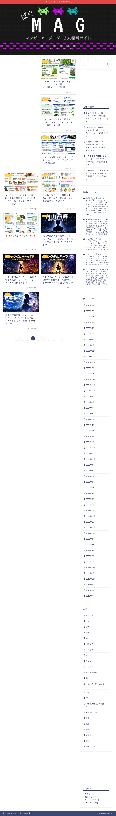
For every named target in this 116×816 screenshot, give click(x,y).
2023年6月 (90, 482)
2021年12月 (91, 567)
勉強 (88, 678)
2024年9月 (90, 397)
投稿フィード (90, 797)
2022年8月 (90, 539)
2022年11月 (90, 522)
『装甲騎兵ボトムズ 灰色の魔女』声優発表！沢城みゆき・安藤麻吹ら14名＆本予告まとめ (97, 175)
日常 (88, 718)
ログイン (88, 794)
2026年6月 (90, 317)
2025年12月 (91, 351)
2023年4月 (90, 493)
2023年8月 (90, 471)
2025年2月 (90, 368)
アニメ (88, 627)
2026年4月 (90, 328)
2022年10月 (91, 528)
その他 (88, 621)
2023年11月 (90, 454)
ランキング (90, 661)
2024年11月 (90, 385)
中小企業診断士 (92, 672)
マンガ (88, 655)
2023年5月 (90, 488)
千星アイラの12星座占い (95, 685)
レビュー (89, 667)
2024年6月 (90, 414)
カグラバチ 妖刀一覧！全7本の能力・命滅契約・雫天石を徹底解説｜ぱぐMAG (97, 263)
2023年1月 (90, 510)
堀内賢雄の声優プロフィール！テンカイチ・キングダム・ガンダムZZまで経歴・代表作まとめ (97, 146)
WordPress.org (91, 803)
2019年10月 (91, 579)
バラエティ (90, 644)
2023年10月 (91, 459)
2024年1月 (90, 442)
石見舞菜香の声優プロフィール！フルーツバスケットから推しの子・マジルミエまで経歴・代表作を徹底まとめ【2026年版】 (97, 224)
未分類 (88, 735)
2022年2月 (90, 556)
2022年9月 (90, 533)
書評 (88, 729)
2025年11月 (90, 357)
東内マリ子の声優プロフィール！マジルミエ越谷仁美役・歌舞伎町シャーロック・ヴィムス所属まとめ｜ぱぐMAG (97, 211)
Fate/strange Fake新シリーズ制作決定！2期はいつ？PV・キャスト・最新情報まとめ (97, 132)
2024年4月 (90, 425)
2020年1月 (90, 573)
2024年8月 (90, 402)
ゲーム (88, 633)
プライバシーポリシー (12, 813)
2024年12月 (91, 379)
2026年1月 (90, 345)
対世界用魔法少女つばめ (95, 705)
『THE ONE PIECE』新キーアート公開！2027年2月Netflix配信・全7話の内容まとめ (97, 160)
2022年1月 (90, 562)
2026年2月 (90, 340)
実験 (88, 698)
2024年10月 (91, 391)
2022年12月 (91, 516)
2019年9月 (90, 585)
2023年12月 (91, 448)
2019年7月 (90, 596)
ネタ (88, 638)
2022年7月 (90, 545)
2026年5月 (90, 322)
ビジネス (89, 650)
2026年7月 (90, 311)
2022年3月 (90, 550)
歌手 (88, 741)
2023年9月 (90, 465)
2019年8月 (90, 590)
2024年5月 (90, 419)
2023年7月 (90, 476)
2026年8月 (90, 305)
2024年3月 (90, 431)
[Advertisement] (21, 74)
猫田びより (90, 747)
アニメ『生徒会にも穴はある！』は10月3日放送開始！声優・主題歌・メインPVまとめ (97, 117)
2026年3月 (90, 334)
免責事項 (25, 813)
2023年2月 (90, 505)
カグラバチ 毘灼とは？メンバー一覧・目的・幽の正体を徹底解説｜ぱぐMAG (97, 247)
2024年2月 (90, 436)
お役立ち (89, 615)
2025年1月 (90, 374)
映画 (88, 724)
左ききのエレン (92, 712)
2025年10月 (91, 362)
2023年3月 (90, 499)
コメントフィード (92, 800)
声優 (88, 692)
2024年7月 (90, 408)
